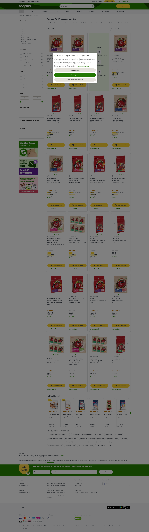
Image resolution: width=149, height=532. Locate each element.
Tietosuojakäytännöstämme (83, 66)
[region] (75, 68)
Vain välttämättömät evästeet (75, 79)
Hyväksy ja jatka (75, 75)
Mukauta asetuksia (75, 70)
